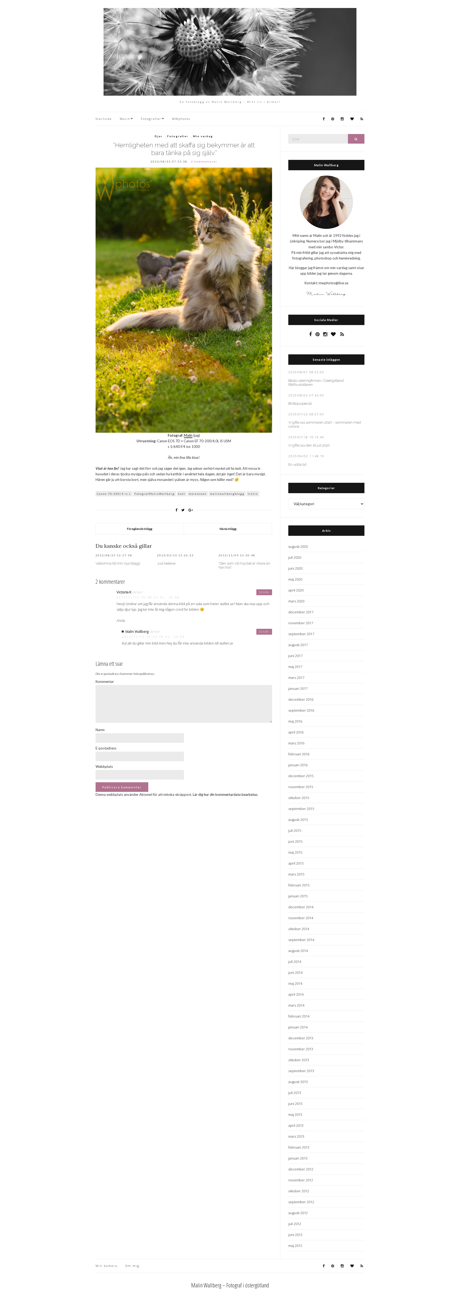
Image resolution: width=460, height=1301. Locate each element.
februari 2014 (298, 1016)
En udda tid (297, 465)
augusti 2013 (298, 1081)
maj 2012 (295, 1245)
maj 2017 (295, 666)
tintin (253, 493)
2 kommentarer (204, 161)
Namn (100, 730)
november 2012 (300, 1180)
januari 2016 (297, 765)
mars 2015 (296, 874)
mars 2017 (296, 677)
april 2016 (295, 732)
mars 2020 (296, 601)
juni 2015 (295, 841)
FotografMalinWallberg (154, 493)
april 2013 (295, 1125)
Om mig (132, 1266)
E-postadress (106, 748)
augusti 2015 (298, 819)
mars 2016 (296, 743)
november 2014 (300, 917)
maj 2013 (295, 1114)
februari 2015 (298, 885)
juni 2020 (295, 568)
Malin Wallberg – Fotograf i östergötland (230, 1285)
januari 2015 (297, 896)
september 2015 (301, 808)
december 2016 (300, 699)
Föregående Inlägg (139, 528)
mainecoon (198, 493)
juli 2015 (294, 830)
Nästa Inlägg (228, 528)
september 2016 (301, 710)
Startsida (104, 119)
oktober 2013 (298, 1059)
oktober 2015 (298, 797)
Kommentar (105, 681)
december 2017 (300, 612)
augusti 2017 (298, 644)
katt (181, 493)
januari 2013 (297, 1158)
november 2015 (300, 786)
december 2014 (300, 907)
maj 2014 (295, 983)
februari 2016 (298, 754)
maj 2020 (295, 579)
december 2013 (300, 1038)
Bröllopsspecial (300, 404)
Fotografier (151, 119)
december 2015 (300, 775)
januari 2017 (297, 688)
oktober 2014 (298, 928)
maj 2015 (295, 852)
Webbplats (104, 766)
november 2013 (300, 1049)
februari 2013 (298, 1147)
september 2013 (301, 1070)
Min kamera (106, 1266)
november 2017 (300, 623)
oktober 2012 (298, 1191)
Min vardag (203, 136)
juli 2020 (294, 557)
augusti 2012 (298, 1212)
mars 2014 (296, 1005)
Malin (125, 119)
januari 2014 (297, 1027)
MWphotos (181, 119)
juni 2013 (295, 1103)
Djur (158, 136)
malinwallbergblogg (227, 493)
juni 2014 (295, 972)
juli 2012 (294, 1223)
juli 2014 (294, 961)
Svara (264, 592)
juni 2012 (295, 1234)
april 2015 (295, 863)
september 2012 (301, 1201)
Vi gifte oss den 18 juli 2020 (309, 445)
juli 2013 (294, 1092)
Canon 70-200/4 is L (114, 493)
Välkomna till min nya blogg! (118, 563)
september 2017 (301, 633)
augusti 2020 (298, 546)
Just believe (166, 563)
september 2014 (301, 939)
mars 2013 (296, 1136)
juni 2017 (295, 655)
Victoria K (124, 592)
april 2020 (295, 590)
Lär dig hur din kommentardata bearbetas (225, 794)
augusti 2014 (298, 950)
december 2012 (300, 1169)
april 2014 (295, 994)
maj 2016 (295, 721)
